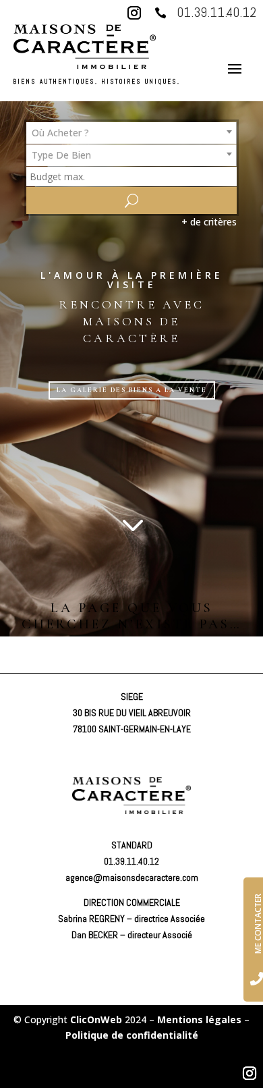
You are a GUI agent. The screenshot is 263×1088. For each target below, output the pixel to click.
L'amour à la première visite (131, 280)
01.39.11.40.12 (216, 12)
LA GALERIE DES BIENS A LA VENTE (132, 390)
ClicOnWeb (96, 1019)
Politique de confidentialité (131, 1035)
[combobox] (131, 133)
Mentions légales (199, 1019)
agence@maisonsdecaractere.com (131, 877)
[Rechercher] (131, 200)
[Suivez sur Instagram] (134, 13)
